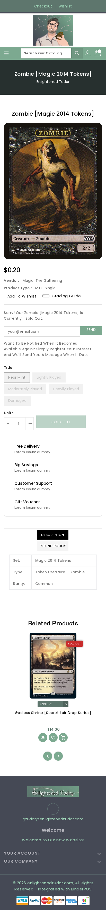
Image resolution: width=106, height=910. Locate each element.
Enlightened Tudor (53, 81)
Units (9, 413)
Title (8, 367)
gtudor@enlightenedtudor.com (53, 819)
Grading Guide (66, 296)
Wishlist (65, 6)
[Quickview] (42, 737)
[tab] (52, 535)
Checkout (43, 6)
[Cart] (98, 53)
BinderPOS (81, 889)
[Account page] (88, 53)
